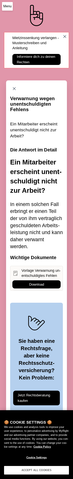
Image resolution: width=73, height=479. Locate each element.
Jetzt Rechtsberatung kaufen (34, 398)
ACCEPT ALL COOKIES (36, 470)
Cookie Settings (36, 457)
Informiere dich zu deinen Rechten (36, 59)
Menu (7, 6)
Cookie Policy (42, 446)
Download (36, 284)
